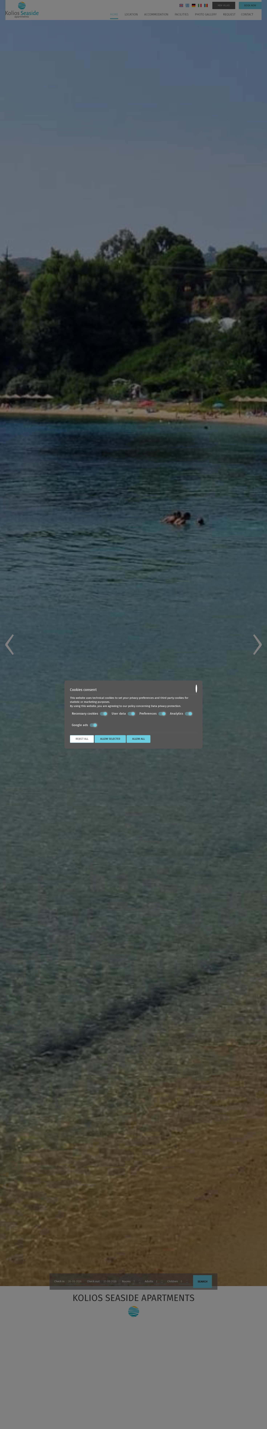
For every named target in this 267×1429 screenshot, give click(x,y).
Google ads (80, 725)
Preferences (148, 714)
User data (119, 714)
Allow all (138, 738)
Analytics (176, 714)
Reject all (82, 738)
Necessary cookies (85, 714)
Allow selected (110, 738)
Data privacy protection (166, 706)
